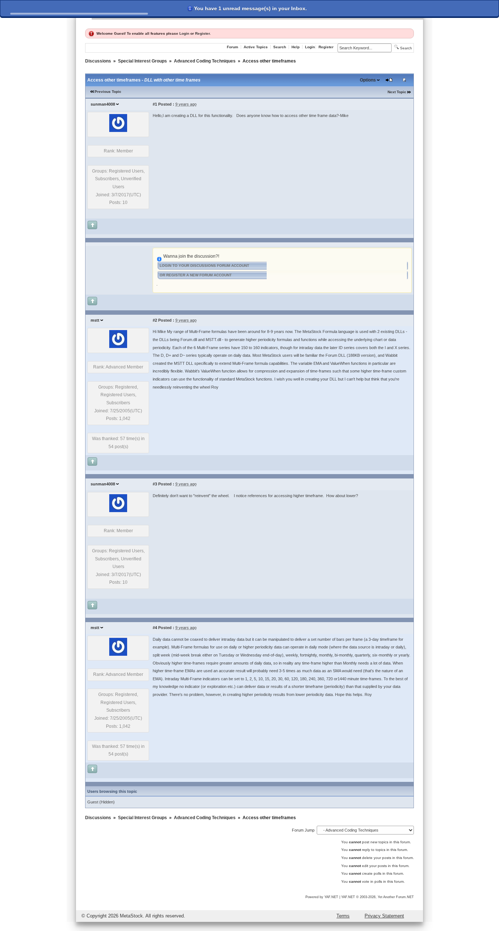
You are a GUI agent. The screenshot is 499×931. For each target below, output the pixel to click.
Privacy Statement (384, 916)
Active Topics (256, 47)
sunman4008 (103, 104)
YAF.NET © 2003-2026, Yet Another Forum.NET (377, 897)
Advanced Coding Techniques (205, 61)
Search (279, 47)
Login (184, 33)
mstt (95, 320)
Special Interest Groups (142, 61)
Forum (232, 47)
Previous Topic (108, 92)
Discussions (98, 61)
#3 (155, 484)
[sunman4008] (118, 130)
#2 (155, 320)
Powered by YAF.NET (321, 897)
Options (368, 80)
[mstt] (118, 346)
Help (296, 47)
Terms (343, 916)
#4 (155, 627)
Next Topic (397, 92)
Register (202, 33)
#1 (155, 104)
